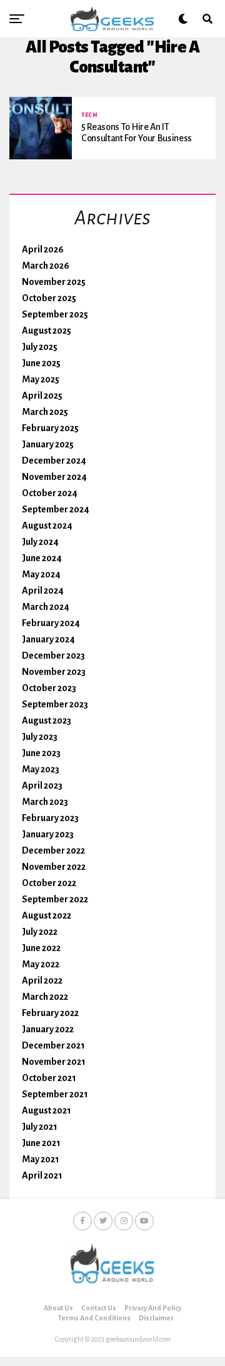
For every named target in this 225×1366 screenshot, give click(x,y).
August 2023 (46, 720)
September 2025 (55, 314)
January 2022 (48, 1029)
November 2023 (54, 672)
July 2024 (40, 542)
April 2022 (42, 980)
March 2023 (45, 802)
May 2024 (41, 574)
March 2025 (45, 412)
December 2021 (53, 1045)
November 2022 (54, 867)
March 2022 (45, 997)
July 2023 (40, 737)
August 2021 (46, 1110)
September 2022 (55, 899)
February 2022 (50, 1013)
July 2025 (40, 347)
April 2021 (42, 1175)
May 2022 (40, 964)
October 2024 (50, 493)
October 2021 (49, 1078)
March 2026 (45, 266)
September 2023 (55, 704)
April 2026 (43, 249)
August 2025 (46, 331)
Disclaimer (156, 1318)
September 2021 (55, 1094)
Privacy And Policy (152, 1308)
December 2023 (53, 656)
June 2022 (41, 948)
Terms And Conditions (94, 1318)
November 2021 (54, 1062)
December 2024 (54, 461)
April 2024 (43, 591)
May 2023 (40, 769)
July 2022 (40, 932)
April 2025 (42, 396)
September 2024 (55, 509)
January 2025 (48, 444)
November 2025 (54, 282)
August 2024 (47, 526)
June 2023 (41, 753)
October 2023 (49, 688)
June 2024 (42, 558)
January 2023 (48, 834)
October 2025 (49, 298)
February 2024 (51, 623)
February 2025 (50, 428)
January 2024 (48, 639)
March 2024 (45, 607)
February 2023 (50, 818)
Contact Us (98, 1308)
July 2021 (40, 1127)
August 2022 (46, 915)
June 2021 (41, 1143)
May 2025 (40, 379)
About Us (58, 1308)
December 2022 (53, 850)
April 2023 (42, 785)
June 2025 (41, 363)
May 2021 (40, 1159)
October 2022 (49, 883)
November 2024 (54, 477)
